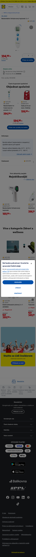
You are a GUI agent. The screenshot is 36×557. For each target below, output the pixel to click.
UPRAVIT (18, 288)
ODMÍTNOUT (18, 293)
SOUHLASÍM (18, 282)
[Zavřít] (31, 263)
